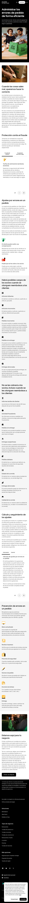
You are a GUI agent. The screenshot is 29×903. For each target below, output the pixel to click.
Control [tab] (13, 552)
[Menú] (27, 2)
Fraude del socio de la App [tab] (20, 153)
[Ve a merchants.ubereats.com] (5, 2)
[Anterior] (19, 193)
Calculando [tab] (6, 552)
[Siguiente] (24, 193)
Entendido (23, 899)
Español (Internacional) (9, 875)
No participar (14, 899)
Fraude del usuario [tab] (7, 153)
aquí (20, 894)
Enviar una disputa (9, 774)
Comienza (21, 2)
